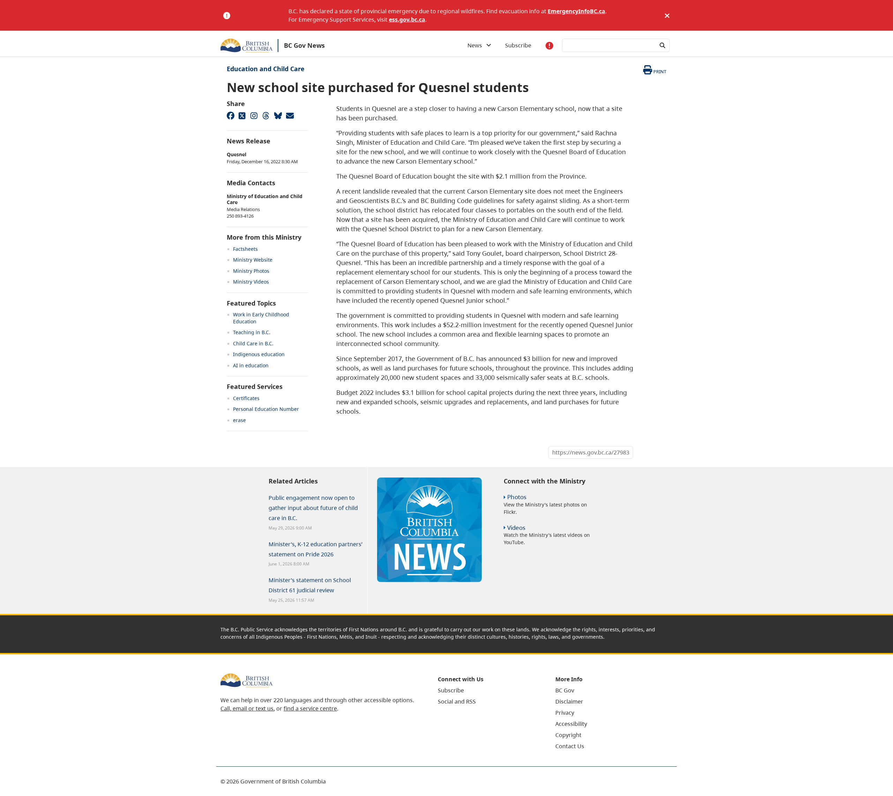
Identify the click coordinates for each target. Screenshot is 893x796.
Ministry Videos (251, 281)
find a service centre (310, 708)
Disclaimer (569, 701)
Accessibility (571, 724)
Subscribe (518, 45)
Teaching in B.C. (251, 332)
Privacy (564, 712)
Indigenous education (259, 354)
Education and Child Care (266, 69)
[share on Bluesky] (277, 115)
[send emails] (289, 115)
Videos (516, 528)
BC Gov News (304, 45)
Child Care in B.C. (253, 343)
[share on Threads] (265, 115)
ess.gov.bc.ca (407, 19)
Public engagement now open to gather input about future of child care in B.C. (313, 508)
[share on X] (242, 115)
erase (239, 420)
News (476, 45)
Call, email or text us (246, 708)
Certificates (246, 398)
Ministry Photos (251, 271)
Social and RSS (457, 701)
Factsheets (245, 249)
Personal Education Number (266, 409)
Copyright (568, 735)
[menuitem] (488, 690)
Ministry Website (252, 259)
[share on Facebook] (230, 115)
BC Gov (564, 690)
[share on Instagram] (253, 115)
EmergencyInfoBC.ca (576, 11)
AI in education (251, 365)
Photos (516, 497)
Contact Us (569, 746)
